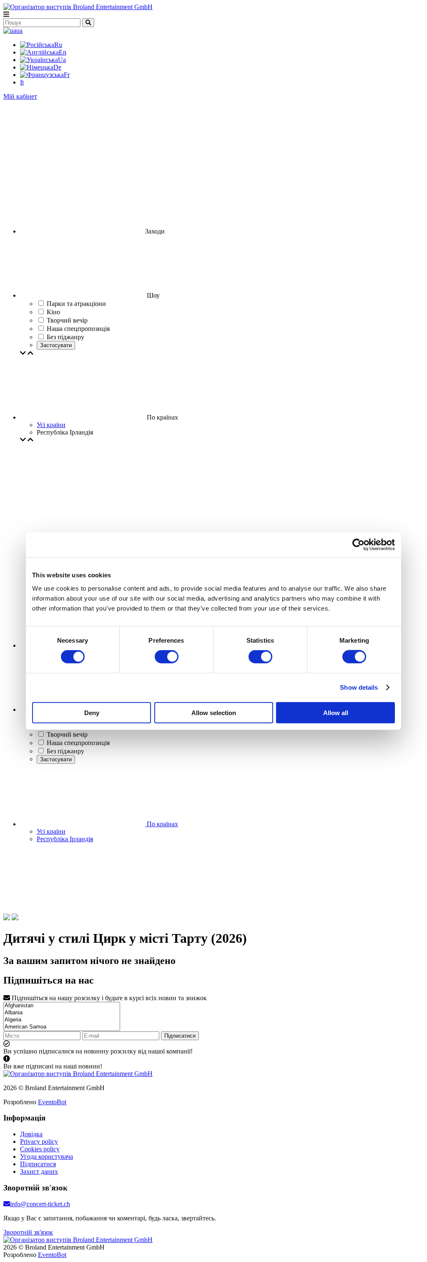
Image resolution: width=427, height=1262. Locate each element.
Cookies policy (40, 1149)
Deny (91, 712)
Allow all (335, 712)
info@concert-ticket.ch (40, 1203)
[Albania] (62, 1012)
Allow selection (213, 712)
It (22, 82)
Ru (58, 44)
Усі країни (51, 424)
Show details (359, 687)
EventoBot (52, 1101)
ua (19, 30)
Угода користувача (46, 1156)
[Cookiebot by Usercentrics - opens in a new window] (358, 545)
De (57, 67)
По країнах (161, 823)
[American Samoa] (62, 1027)
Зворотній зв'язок (28, 1232)
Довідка (31, 1134)
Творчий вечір (67, 734)
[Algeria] (62, 1020)
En (62, 52)
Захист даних (39, 1171)
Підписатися (180, 1036)
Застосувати (56, 345)
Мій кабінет (20, 96)
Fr (67, 74)
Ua (62, 59)
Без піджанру (65, 751)
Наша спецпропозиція (78, 742)
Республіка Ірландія (65, 838)
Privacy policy (39, 1141)
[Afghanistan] (62, 1005)
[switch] (166, 656)
